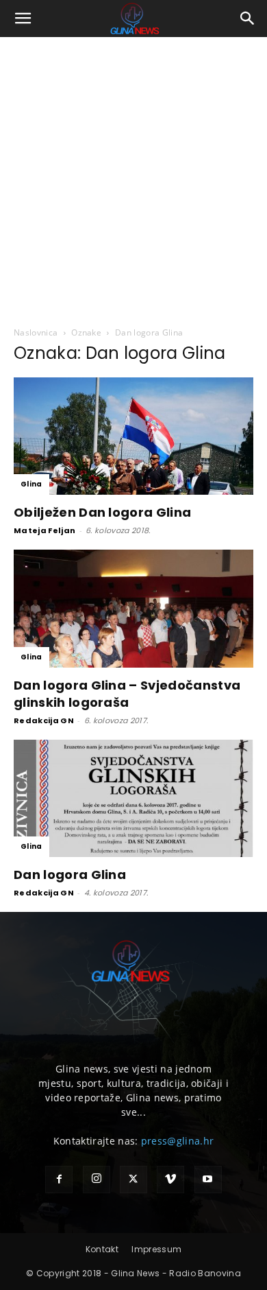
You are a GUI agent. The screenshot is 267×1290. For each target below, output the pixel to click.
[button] (23, 18)
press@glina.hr (177, 1140)
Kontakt (102, 1249)
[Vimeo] (170, 1179)
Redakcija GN (44, 720)
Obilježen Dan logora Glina (102, 512)
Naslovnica (36, 332)
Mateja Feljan (44, 530)
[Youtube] (208, 1179)
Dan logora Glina (70, 874)
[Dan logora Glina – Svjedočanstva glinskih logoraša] (133, 608)
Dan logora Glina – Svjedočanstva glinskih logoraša (127, 694)
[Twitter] (133, 1179)
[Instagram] (96, 1179)
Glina (31, 484)
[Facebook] (59, 1179)
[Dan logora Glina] (133, 798)
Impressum (156, 1249)
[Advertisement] (133, 178)
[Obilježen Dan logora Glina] (133, 436)
